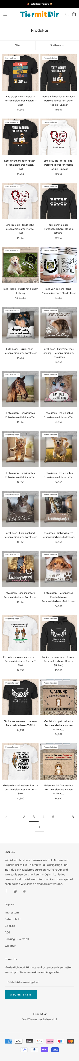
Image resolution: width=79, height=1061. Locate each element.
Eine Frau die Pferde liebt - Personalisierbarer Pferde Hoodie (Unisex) (58, 164)
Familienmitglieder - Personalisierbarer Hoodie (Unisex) (58, 229)
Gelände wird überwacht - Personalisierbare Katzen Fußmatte (58, 789)
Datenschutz (13, 919)
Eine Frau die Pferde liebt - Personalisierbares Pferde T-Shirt (20, 229)
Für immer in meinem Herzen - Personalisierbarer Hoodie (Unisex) (58, 661)
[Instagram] (15, 890)
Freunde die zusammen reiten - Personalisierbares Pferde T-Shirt (20, 661)
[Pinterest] (24, 890)
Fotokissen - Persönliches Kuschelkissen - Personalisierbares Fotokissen (58, 597)
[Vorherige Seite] (6, 817)
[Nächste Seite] (39, 827)
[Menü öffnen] (5, 14)
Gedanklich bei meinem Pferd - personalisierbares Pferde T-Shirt (20, 789)
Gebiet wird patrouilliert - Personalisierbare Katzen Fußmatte (58, 725)
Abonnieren (20, 994)
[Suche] (67, 14)
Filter (18, 45)
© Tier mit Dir (40, 1014)
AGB (7, 932)
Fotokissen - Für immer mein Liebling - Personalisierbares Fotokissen (58, 353)
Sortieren (55, 45)
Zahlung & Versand (17, 939)
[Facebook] (6, 890)
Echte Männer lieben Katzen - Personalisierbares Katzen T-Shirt (20, 164)
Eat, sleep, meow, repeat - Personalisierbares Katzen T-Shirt (20, 100)
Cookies (10, 925)
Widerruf (10, 945)
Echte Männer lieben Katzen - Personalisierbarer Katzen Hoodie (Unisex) (58, 100)
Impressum (12, 912)
